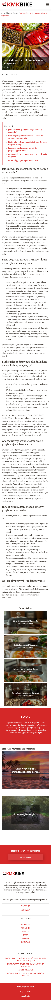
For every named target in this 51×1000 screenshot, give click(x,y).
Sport (25, 935)
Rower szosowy (25, 970)
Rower (25, 931)
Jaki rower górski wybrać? (25, 814)
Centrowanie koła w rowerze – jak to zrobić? (25, 974)
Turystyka (25, 938)
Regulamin (25, 996)
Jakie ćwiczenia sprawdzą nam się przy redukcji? (25, 965)
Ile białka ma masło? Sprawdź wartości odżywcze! (25, 622)
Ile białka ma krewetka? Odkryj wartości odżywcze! (25, 670)
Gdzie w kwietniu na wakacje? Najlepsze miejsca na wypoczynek (25, 770)
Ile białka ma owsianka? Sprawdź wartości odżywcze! (25, 694)
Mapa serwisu (25, 991)
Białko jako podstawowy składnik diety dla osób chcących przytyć (27, 143)
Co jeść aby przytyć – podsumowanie (23, 160)
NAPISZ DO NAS (25, 857)
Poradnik (25, 928)
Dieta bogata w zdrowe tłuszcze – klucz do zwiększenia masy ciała (25, 137)
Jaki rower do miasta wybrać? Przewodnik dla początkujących (25, 959)
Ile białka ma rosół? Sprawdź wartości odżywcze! (25, 646)
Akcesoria (25, 924)
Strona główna (6, 13)
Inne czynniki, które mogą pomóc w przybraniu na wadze (27, 155)
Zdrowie (16, 13)
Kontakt (25, 910)
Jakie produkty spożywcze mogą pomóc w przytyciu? (25, 131)
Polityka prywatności (25, 986)
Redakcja (25, 906)
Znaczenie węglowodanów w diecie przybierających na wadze (22, 149)
